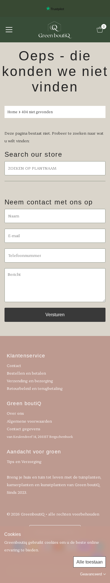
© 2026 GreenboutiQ (26, 514)
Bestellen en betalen (26, 373)
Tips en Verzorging (24, 461)
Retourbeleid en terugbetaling (35, 388)
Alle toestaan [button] (89, 562)
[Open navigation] (9, 30)
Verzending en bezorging (30, 380)
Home (12, 112)
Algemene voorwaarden (29, 421)
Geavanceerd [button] (91, 574)
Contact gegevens (40, 432)
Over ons (15, 413)
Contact (14, 365)
